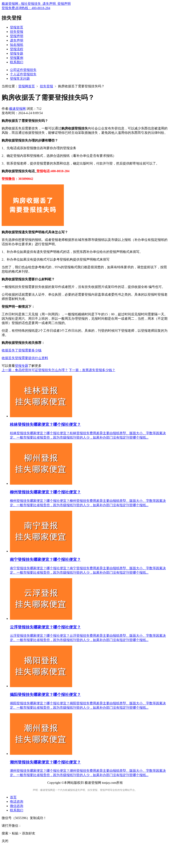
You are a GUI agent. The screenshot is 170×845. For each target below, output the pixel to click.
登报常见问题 (20, 78)
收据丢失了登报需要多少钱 (21, 350)
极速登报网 (17, 108)
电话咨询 (16, 801)
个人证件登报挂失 (23, 74)
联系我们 (16, 62)
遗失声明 (16, 40)
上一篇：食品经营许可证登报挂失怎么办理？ (35, 370)
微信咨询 (16, 806)
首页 (13, 797)
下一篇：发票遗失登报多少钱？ (92, 370)
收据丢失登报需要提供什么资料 (25, 358)
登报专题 (16, 53)
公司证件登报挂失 (23, 70)
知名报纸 (16, 44)
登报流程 (16, 49)
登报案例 (16, 58)
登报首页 (16, 27)
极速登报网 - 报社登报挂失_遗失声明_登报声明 (36, 3)
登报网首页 (26, 86)
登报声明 (16, 36)
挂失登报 (16, 31)
